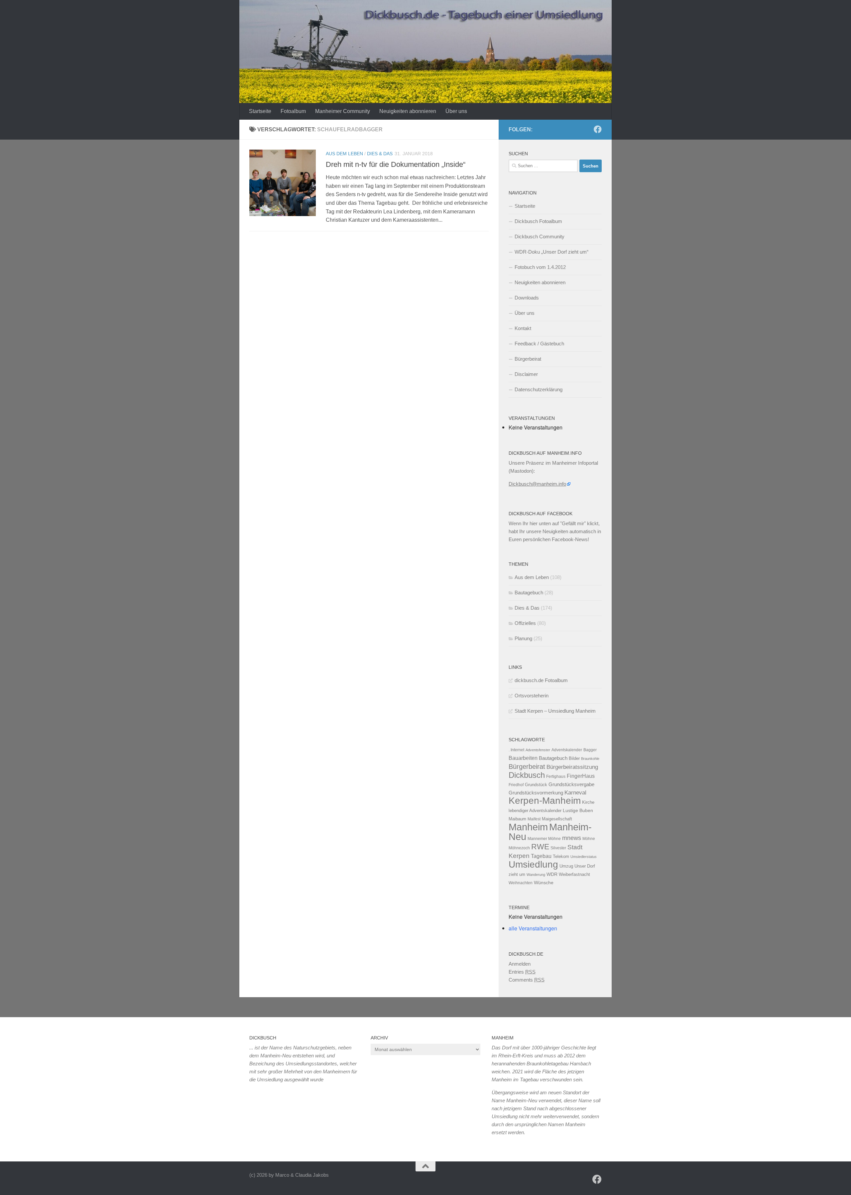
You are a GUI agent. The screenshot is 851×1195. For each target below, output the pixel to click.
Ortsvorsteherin (531, 695)
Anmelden (520, 964)
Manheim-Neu (550, 832)
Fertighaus (555, 776)
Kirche (588, 802)
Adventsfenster (538, 750)
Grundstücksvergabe (571, 784)
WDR (552, 874)
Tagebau (541, 856)
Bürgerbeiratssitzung (572, 767)
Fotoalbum (293, 111)
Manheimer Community (342, 111)
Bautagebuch (529, 592)
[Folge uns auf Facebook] (598, 129)
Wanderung (536, 875)
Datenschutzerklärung (538, 389)
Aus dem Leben (344, 153)
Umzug (566, 866)
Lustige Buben (578, 810)
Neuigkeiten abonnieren (407, 111)
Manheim (528, 826)
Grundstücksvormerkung (536, 792)
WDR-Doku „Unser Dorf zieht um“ (551, 252)
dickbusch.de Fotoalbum (541, 680)
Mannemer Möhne (544, 838)
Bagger (590, 750)
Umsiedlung (533, 864)
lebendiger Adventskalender (535, 810)
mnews (571, 838)
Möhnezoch (519, 848)
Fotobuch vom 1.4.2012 (540, 267)
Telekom (561, 856)
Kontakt (523, 328)
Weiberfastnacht (574, 874)
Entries (522, 972)
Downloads (527, 297)
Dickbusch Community (539, 236)
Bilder (574, 758)
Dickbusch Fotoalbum (538, 221)
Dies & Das (380, 153)
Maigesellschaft (557, 818)
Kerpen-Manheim (545, 800)
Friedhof (516, 784)
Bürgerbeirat (528, 359)
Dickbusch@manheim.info (537, 484)
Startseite (260, 111)
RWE (540, 846)
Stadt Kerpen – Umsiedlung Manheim (555, 711)
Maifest (534, 819)
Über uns (456, 111)
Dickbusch (527, 775)
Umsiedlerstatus (583, 857)
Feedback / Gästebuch (539, 343)
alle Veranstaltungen (533, 928)
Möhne (588, 838)
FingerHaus (581, 776)
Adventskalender (566, 750)
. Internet (516, 750)
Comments (527, 980)
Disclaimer (526, 374)
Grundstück (536, 784)
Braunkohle (590, 759)
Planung (523, 638)
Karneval (575, 792)
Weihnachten (521, 883)
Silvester (558, 848)
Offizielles (525, 623)
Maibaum (517, 818)
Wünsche (543, 882)
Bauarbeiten (523, 758)
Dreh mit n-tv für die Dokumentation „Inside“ (395, 164)
